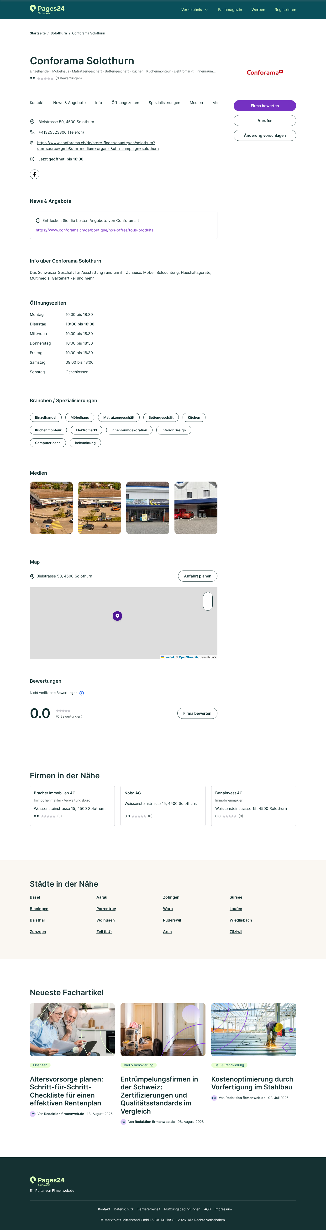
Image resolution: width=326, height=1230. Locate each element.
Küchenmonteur (48, 430)
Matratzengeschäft (118, 417)
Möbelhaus (80, 417)
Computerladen (48, 443)
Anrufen (265, 120)
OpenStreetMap (189, 657)
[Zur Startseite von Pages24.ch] (47, 9)
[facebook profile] (34, 174)
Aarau (101, 897)
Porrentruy (106, 908)
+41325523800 (52, 132)
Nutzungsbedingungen (182, 1209)
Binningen (39, 908)
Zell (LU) (104, 931)
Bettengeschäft (161, 417)
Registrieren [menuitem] (285, 9)
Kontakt (104, 1209)
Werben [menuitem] (258, 9)
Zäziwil (236, 931)
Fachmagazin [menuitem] (230, 9)
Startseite (38, 33)
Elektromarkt (86, 430)
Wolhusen (105, 920)
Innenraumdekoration (129, 430)
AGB (207, 1209)
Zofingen (171, 897)
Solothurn (59, 33)
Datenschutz (124, 1209)
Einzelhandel (45, 417)
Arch (167, 931)
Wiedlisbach (241, 920)
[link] (123, 225)
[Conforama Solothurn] (51, 508)
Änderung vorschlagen (265, 135)
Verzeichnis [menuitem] (191, 9)
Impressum (223, 1209)
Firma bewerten (197, 713)
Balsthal (37, 920)
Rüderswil (172, 920)
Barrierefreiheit (148, 1209)
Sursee (236, 897)
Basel (35, 897)
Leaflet (169, 657)
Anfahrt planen (197, 576)
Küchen (194, 417)
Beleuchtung (85, 443)
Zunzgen (38, 931)
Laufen (236, 908)
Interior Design (174, 430)
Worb (168, 908)
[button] (117, 617)
